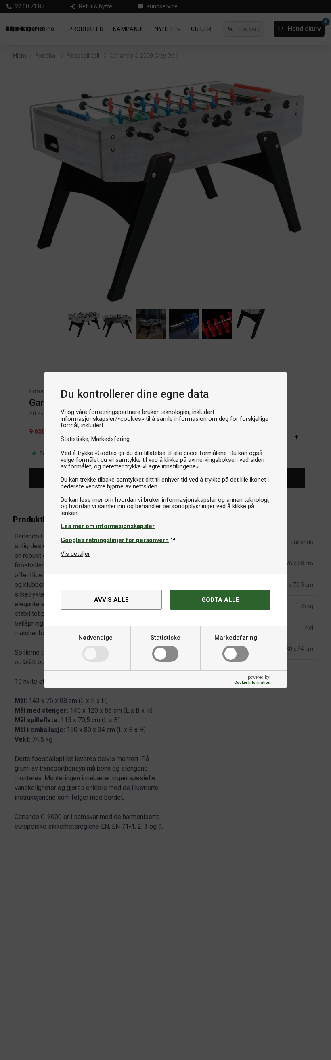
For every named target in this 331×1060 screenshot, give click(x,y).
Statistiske (165, 637)
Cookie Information (252, 682)
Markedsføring (235, 637)
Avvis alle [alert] (111, 599)
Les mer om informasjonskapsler (108, 526)
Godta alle (220, 599)
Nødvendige (95, 637)
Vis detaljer (75, 553)
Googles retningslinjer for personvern (115, 540)
